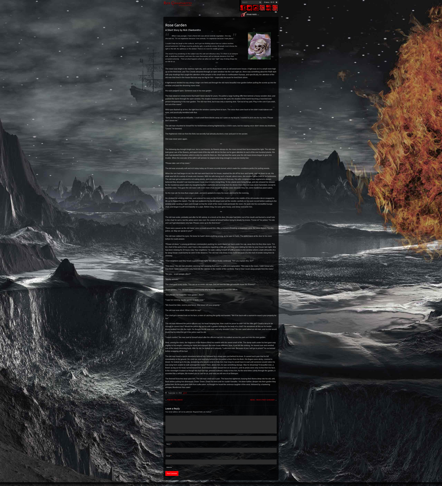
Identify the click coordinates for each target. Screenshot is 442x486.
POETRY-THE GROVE (175, 400)
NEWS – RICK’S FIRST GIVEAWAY (262, 400)
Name (168, 444)
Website (169, 467)
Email (168, 456)
